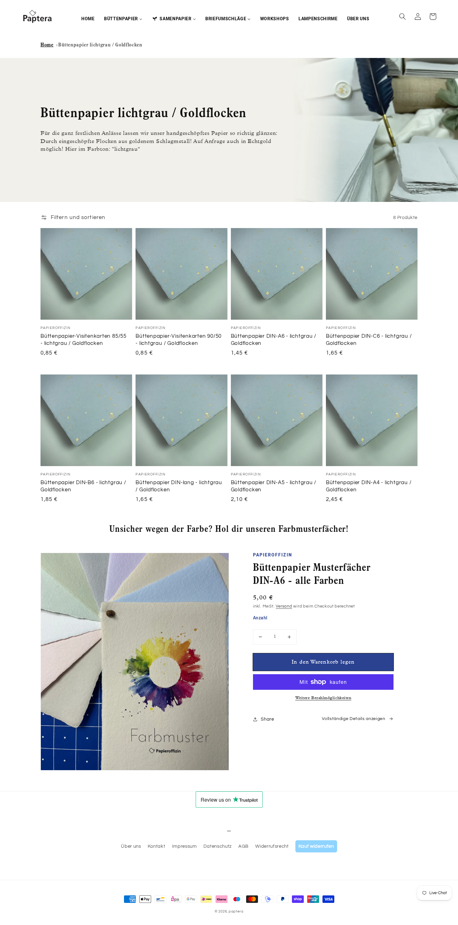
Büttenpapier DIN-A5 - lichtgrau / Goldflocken (274, 486)
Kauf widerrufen (316, 846)
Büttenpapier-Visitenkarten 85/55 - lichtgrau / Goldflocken (83, 339)
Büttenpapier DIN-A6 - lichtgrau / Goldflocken (274, 339)
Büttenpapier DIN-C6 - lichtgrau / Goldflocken (369, 339)
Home (47, 45)
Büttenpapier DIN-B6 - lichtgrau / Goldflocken (83, 486)
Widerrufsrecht (272, 846)
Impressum (184, 846)
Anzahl (260, 618)
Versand (284, 606)
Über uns (131, 846)
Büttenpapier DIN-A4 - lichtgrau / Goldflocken (369, 486)
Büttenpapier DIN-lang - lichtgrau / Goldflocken (179, 486)
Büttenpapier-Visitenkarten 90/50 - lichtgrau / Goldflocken (179, 339)
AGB (243, 846)
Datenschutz (217, 846)
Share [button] (267, 719)
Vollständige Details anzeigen (353, 719)
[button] (402, 16)
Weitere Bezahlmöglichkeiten (323, 698)
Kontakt (156, 846)
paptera (236, 911)
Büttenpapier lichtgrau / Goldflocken (100, 45)
